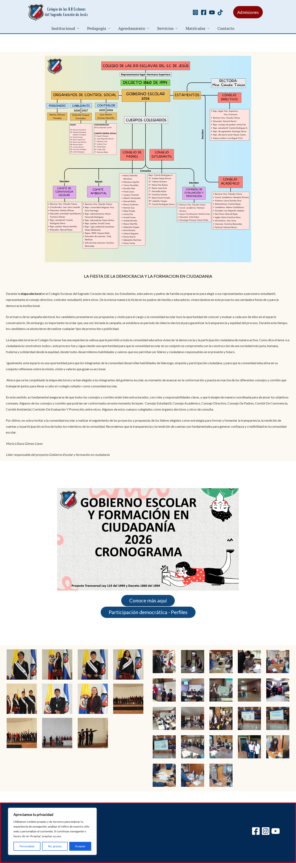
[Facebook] (204, 12)
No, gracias (55, 846)
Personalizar (27, 846)
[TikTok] (220, 12)
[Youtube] (212, 12)
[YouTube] (275, 831)
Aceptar (80, 846)
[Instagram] (195, 12)
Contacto (225, 28)
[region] (52, 831)
